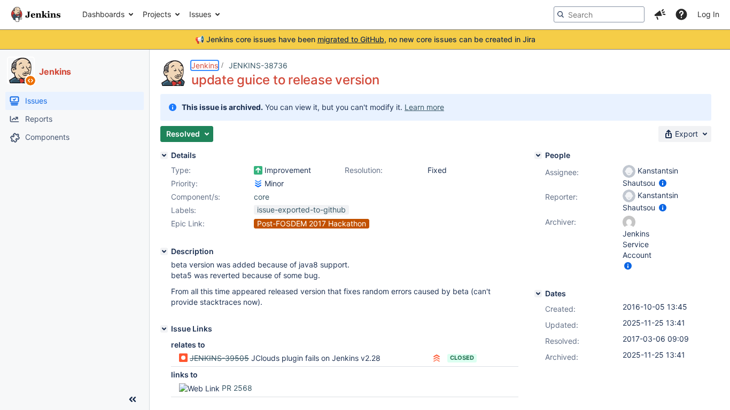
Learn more (424, 107)
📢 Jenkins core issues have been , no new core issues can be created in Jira (365, 39)
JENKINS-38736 (258, 65)
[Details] (164, 155)
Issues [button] (200, 14)
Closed (462, 357)
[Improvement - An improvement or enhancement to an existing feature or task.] (258, 170)
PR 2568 (237, 387)
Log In (708, 14)
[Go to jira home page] (35, 14)
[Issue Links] (164, 329)
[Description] (164, 251)
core (261, 196)
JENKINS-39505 (219, 357)
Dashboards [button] (103, 14)
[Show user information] (662, 182)
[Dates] (538, 293)
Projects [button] (157, 14)
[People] (538, 155)
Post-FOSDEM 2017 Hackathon (311, 223)
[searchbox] (599, 14)
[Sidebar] (132, 399)
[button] (660, 14)
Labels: (183, 210)
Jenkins (204, 65)
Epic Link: (188, 223)
